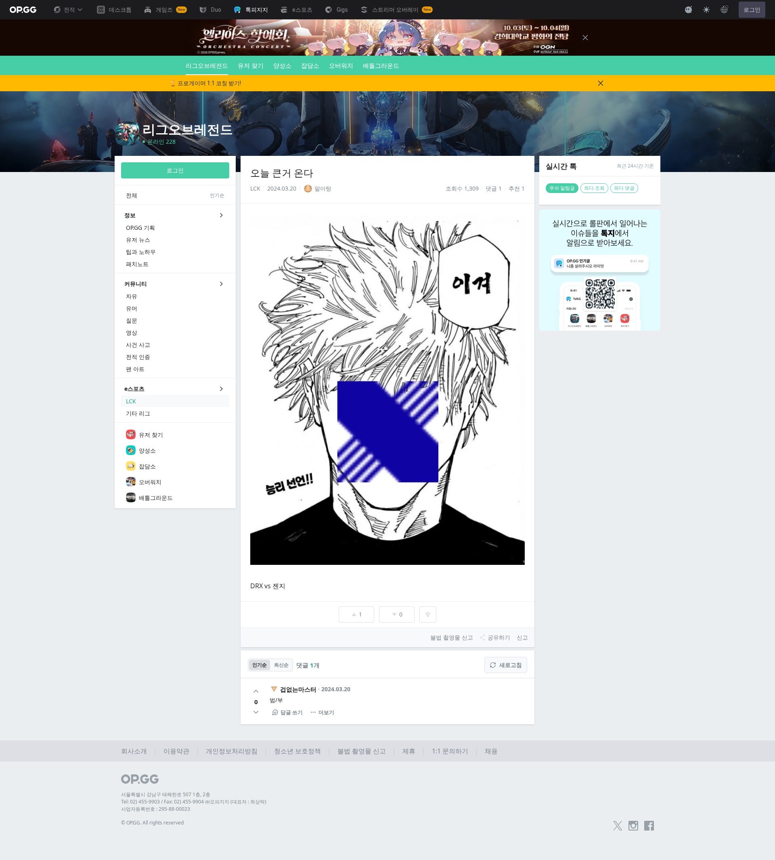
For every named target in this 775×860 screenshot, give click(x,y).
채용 (491, 751)
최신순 (281, 664)
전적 (69, 9)
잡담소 (310, 65)
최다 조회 (594, 188)
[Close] (585, 37)
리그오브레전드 (207, 65)
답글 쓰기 (292, 712)
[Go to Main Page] (23, 9)
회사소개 (134, 751)
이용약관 (176, 751)
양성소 (282, 65)
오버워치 (341, 65)
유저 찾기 (251, 65)
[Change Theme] (706, 10)
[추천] (256, 691)
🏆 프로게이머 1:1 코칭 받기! (205, 83)
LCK (255, 188)
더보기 (326, 712)
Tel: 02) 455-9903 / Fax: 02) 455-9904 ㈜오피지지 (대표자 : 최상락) (193, 801)
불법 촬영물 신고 (361, 751)
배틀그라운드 (381, 65)
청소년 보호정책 (297, 751)
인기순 (259, 664)
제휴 (408, 751)
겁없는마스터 (298, 689)
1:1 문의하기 (450, 751)
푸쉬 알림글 (562, 188)
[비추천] (256, 712)
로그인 (752, 9)
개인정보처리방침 (232, 751)
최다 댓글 (624, 188)
